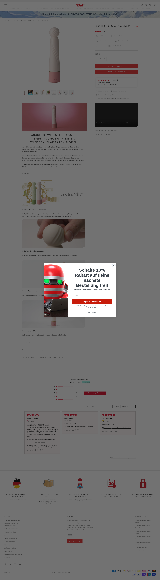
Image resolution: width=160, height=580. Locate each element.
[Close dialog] (113, 265)
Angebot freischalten (92, 302)
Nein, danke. (92, 312)
